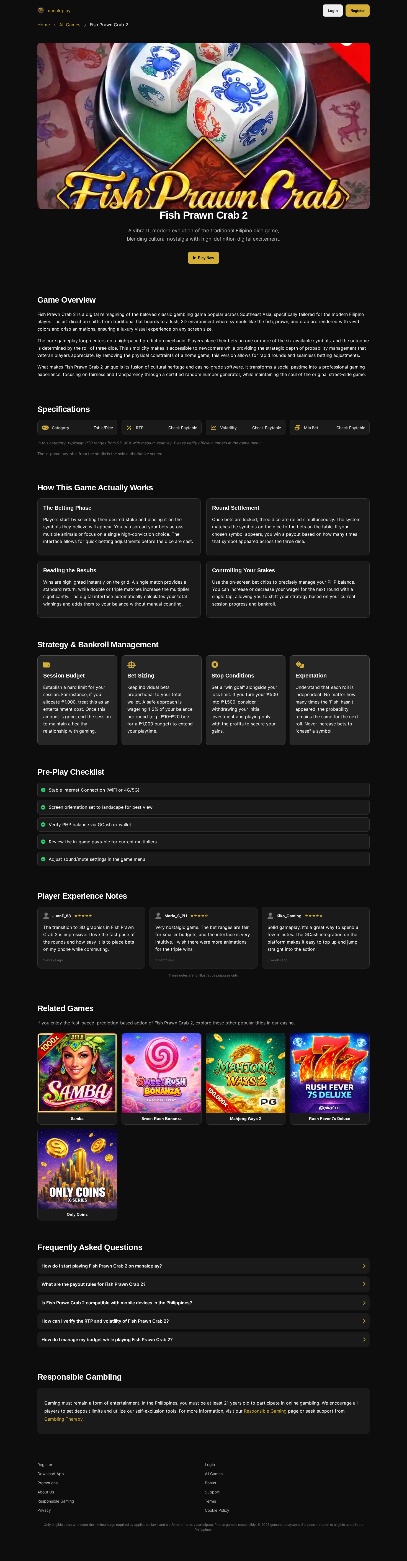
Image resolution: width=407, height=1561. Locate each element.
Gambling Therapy (63, 1419)
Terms (210, 1501)
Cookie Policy (217, 1510)
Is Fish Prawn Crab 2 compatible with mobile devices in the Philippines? (117, 1302)
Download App (50, 1473)
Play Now (206, 258)
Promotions (47, 1482)
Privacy (44, 1510)
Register (358, 11)
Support (212, 1492)
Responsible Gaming (265, 1411)
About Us (45, 1492)
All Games (69, 24)
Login (333, 11)
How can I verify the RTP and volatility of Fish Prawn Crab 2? (105, 1321)
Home (43, 24)
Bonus (210, 1482)
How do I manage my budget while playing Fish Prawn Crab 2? (107, 1339)
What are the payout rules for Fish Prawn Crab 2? (94, 1284)
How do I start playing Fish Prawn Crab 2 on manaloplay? (102, 1266)
